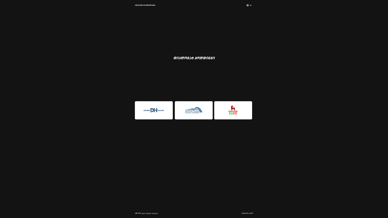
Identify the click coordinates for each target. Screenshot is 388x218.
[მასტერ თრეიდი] (194, 110)
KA (250, 5)
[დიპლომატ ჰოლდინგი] (154, 110)
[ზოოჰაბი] (233, 110)
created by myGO (247, 213)
